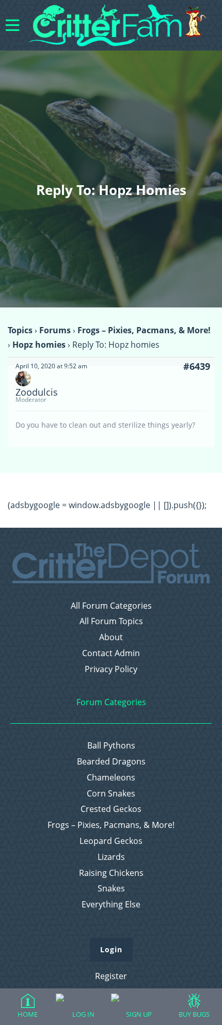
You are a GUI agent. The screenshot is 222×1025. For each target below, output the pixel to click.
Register (111, 976)
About (111, 637)
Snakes (111, 888)
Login (111, 949)
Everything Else (111, 904)
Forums (55, 330)
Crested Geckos (111, 809)
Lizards (111, 857)
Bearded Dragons (111, 761)
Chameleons (111, 777)
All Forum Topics (111, 621)
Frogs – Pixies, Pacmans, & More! (144, 330)
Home (28, 1014)
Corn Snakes (111, 793)
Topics (20, 330)
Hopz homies (39, 344)
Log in (83, 1014)
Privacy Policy (111, 669)
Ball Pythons (111, 745)
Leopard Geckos (111, 841)
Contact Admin (111, 653)
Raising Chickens (111, 873)
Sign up (139, 1014)
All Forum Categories (111, 605)
